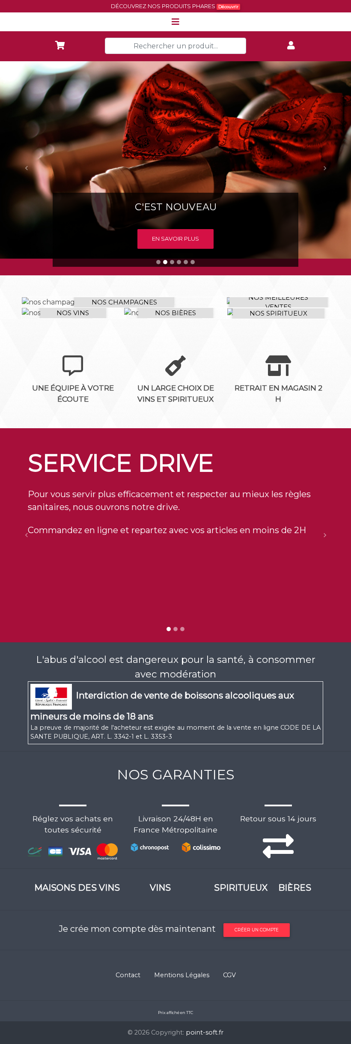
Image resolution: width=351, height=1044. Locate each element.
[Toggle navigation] (175, 22)
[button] (26, 168)
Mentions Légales (181, 975)
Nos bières (175, 313)
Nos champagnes (124, 302)
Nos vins (73, 313)
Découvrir (228, 6)
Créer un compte (257, 930)
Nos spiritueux (278, 313)
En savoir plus (175, 238)
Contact (128, 975)
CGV (229, 975)
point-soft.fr (204, 1032)
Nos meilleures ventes (278, 302)
